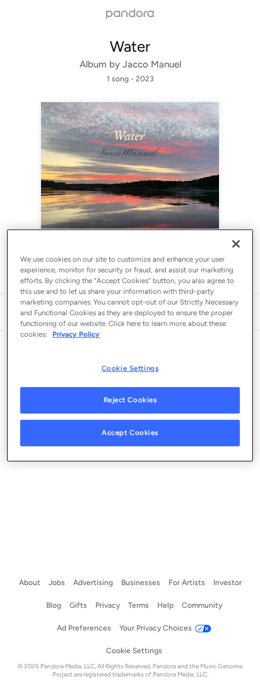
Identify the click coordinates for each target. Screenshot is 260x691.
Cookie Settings (130, 367)
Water (130, 46)
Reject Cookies (130, 399)
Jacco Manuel (151, 64)
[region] (129, 345)
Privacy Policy (76, 334)
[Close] (236, 244)
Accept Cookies (130, 432)
